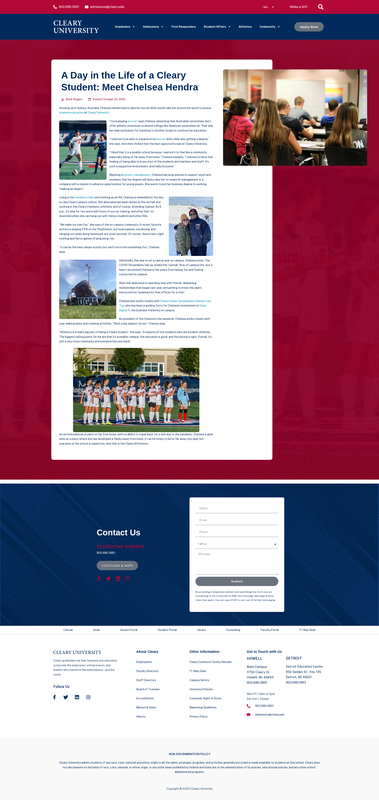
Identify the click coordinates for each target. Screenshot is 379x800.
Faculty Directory (147, 671)
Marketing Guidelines (203, 707)
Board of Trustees (148, 689)
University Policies (201, 689)
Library (201, 629)
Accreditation (145, 698)
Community (267, 26)
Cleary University (98, 112)
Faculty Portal (270, 629)
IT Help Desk (307, 629)
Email (96, 629)
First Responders (184, 26)
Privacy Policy (198, 716)
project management (137, 174)
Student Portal (167, 629)
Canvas (68, 629)
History (140, 716)
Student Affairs (215, 26)
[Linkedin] (118, 578)
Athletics (245, 26)
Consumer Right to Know (205, 698)
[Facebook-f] (99, 578)
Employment (144, 662)
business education (71, 112)
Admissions (151, 26)
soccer (132, 121)
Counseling (233, 629)
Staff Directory (146, 680)
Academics (122, 26)
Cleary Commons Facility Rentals (211, 662)
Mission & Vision (146, 707)
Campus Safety (199, 680)
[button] (321, 7)
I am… (266, 7)
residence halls (84, 197)
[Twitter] (108, 578)
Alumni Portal (129, 629)
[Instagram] (127, 578)
